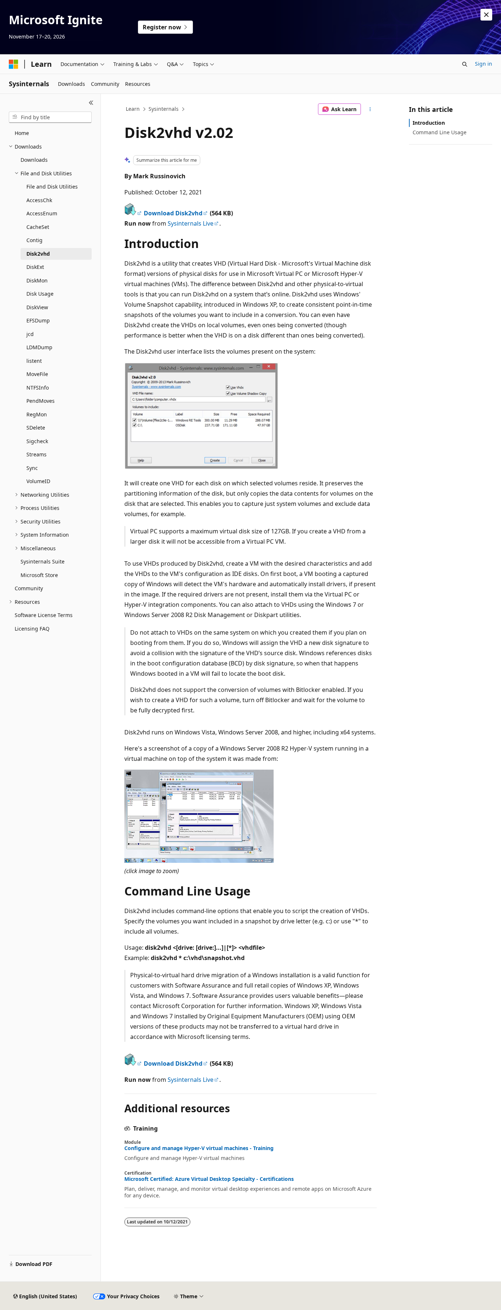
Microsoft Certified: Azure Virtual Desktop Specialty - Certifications (209, 1179)
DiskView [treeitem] (37, 307)
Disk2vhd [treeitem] (38, 253)
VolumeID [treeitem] (38, 481)
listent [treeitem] (34, 360)
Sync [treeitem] (32, 467)
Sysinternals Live (190, 223)
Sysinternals (164, 108)
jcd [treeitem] (30, 334)
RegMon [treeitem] (36, 414)
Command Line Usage (440, 132)
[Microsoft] (13, 64)
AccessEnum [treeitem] (41, 213)
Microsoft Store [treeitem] (39, 575)
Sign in (483, 63)
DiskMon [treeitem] (37, 280)
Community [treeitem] (29, 588)
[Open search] (464, 64)
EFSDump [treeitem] (38, 320)
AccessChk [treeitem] (39, 200)
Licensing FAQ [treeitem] (32, 628)
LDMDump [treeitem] (39, 347)
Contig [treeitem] (34, 240)
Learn (133, 108)
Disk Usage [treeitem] (40, 293)
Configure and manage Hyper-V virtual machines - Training (199, 1148)
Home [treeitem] (22, 132)
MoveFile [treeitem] (37, 374)
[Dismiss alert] (486, 15)
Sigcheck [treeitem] (37, 441)
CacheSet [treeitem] (37, 226)
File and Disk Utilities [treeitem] (52, 186)
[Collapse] (91, 103)
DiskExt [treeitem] (35, 266)
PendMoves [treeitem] (40, 400)
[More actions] (370, 109)
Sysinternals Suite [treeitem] (43, 561)
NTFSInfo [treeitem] (37, 387)
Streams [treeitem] (36, 454)
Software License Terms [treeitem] (44, 615)
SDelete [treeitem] (35, 427)
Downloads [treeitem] (34, 159)
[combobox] (50, 117)
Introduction (429, 122)
